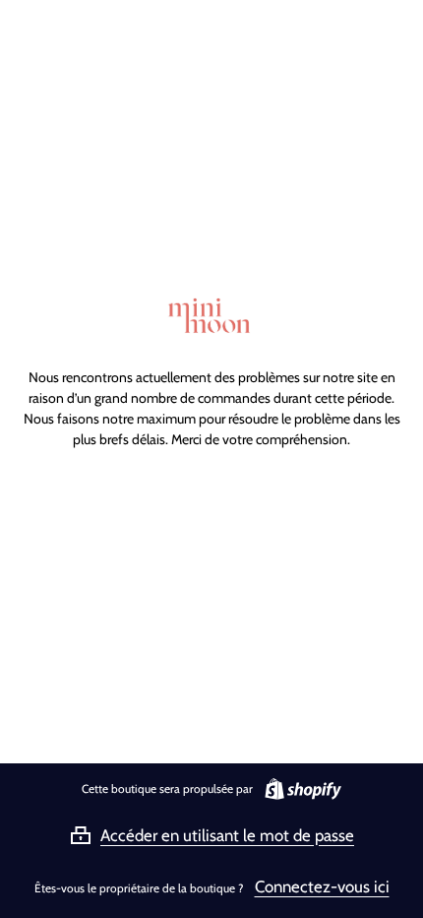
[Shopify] (299, 789)
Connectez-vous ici (322, 886)
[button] (211, 835)
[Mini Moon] (211, 317)
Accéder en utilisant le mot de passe (227, 835)
